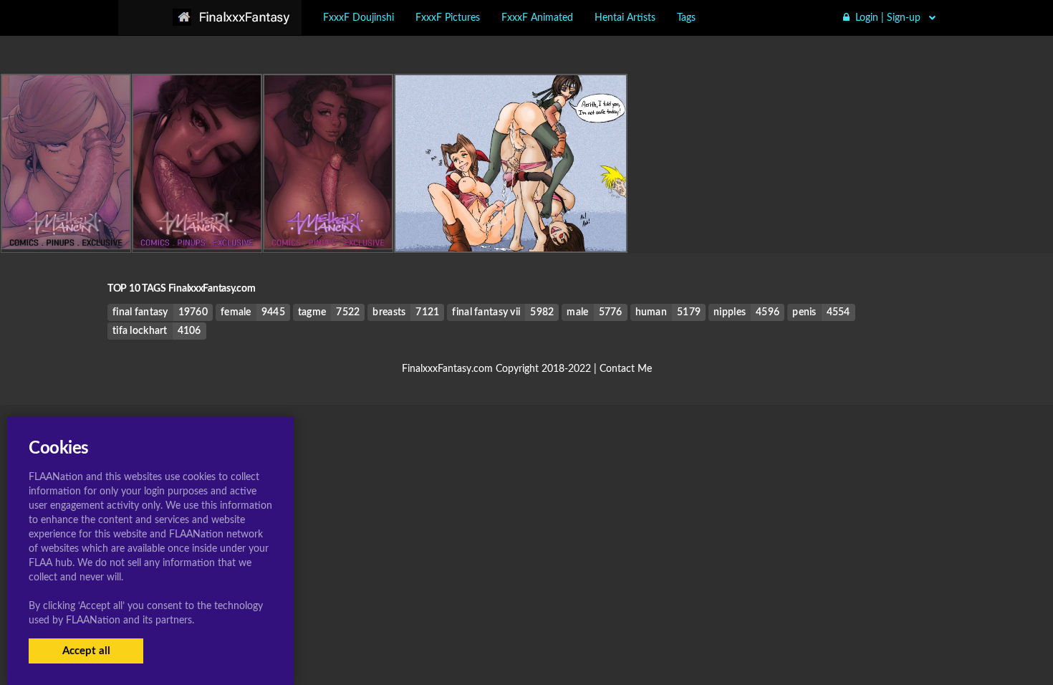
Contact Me (626, 369)
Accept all (86, 651)
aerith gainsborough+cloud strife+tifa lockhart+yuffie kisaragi (525, 222)
